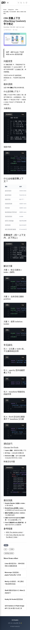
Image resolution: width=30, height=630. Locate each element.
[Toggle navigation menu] (7, 2)
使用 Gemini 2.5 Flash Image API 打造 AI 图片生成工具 (14, 607)
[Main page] (3, 3)
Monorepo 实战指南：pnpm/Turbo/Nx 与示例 (13, 574)
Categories (11, 9)
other (16, 9)
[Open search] (18, 2)
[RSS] (24, 3)
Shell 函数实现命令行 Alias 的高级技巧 (15, 591)
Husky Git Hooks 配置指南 (14, 599)
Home (4, 9)
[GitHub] (26, 3)
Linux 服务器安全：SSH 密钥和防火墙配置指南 (14, 565)
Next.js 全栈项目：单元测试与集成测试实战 (14, 583)
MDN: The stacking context (14, 532)
